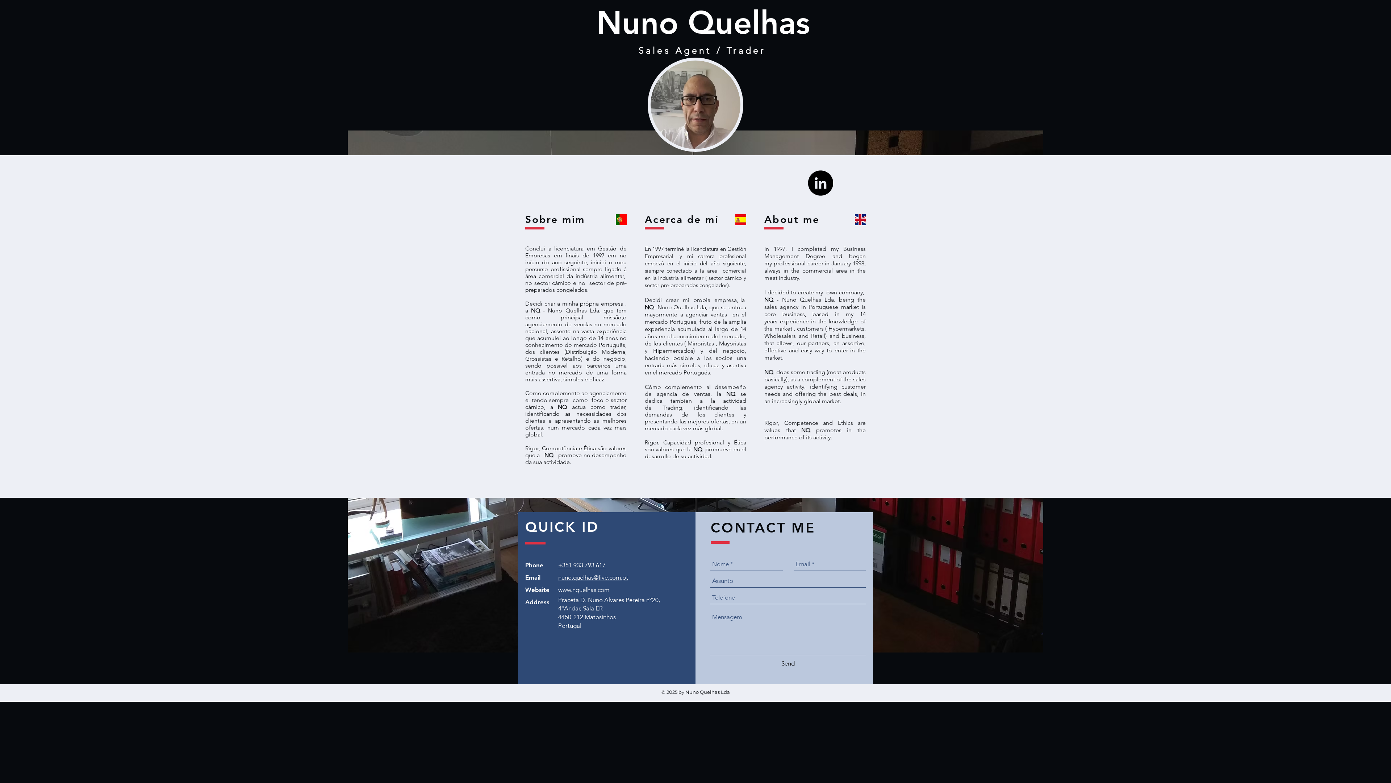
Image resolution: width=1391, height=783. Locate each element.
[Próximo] (1360, 326)
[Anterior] (31, 326)
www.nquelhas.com (583, 589)
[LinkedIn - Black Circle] (820, 183)
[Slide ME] (696, 479)
